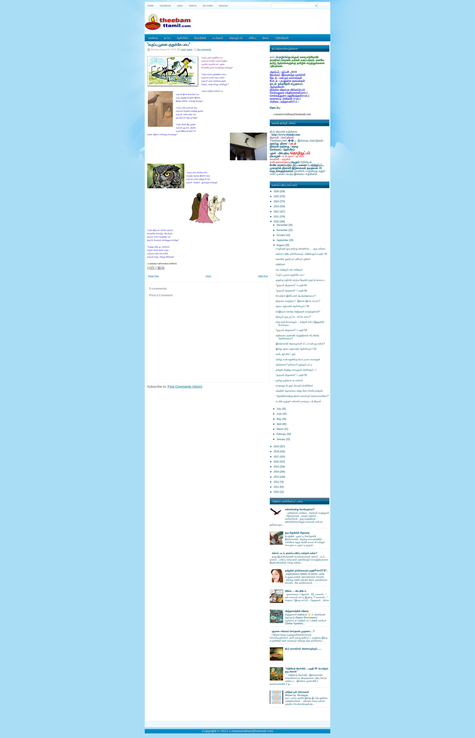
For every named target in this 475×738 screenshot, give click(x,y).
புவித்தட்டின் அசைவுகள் (297, 692)
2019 (277, 446)
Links (180, 6)
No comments (204, 49)
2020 (277, 221)
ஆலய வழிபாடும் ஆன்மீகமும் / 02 (292, 306)
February (282, 434)
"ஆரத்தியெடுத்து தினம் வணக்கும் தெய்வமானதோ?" (302, 396)
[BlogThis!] (152, 268)
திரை (265, 37)
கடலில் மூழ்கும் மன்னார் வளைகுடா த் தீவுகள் (298, 401)
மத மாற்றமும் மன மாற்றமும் (289, 269)
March (280, 429)
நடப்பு (167, 37)
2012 (277, 481)
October (281, 235)
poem (189, 49)
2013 (277, 476)
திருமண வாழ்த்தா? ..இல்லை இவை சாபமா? (298, 301)
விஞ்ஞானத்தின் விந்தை (297, 611)
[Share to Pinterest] (163, 268)
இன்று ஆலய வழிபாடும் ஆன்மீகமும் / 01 (296, 348)
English (223, 6)
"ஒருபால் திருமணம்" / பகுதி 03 (291, 330)
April (279, 424)
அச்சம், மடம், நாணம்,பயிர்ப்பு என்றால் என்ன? (294, 553)
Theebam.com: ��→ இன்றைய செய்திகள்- (297, 140)
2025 (277, 196)
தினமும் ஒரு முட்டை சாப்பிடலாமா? (293, 316)
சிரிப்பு (252, 37)
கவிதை (153, 37)
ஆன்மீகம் (182, 37)
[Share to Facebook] (159, 268)
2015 (277, 466)
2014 (277, 471)
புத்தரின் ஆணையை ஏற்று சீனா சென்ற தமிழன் (299, 390)
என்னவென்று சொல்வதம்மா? (300, 509)
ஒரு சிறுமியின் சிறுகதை (297, 532)
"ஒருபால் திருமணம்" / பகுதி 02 (291, 375)
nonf (183, 49)
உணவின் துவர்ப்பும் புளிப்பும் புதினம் (293, 259)
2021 (277, 216)
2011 (277, 487)
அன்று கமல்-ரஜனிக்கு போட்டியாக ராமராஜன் (298, 359)
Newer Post (153, 276)
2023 (277, 206)
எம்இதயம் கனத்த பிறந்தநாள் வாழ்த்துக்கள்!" (298, 311)
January (281, 439)
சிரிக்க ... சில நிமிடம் (295, 591)
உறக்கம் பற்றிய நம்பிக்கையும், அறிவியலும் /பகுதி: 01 (301, 253)
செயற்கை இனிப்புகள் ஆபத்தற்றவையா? (296, 295)
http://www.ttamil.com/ (285, 134)
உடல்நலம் (217, 37)
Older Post (263, 276)
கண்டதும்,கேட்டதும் (286, 354)
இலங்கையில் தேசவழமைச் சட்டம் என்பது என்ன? (300, 343)
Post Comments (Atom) (185, 386)
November (282, 230)
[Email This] (149, 268)
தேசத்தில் (200, 37)
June (280, 413)
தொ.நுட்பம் (236, 37)
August (281, 245)
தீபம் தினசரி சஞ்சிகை (283, 131)
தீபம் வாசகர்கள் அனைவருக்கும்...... (303, 648)
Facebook (165, 6)
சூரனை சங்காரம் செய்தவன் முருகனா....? (293, 631)
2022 (277, 211)
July (279, 408)
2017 (277, 456)
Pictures (208, 6)
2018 (277, 451)
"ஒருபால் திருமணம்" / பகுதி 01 (291, 285)
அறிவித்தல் (282, 37)
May (279, 419)
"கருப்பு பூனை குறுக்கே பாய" (168, 44)
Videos (192, 6)
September (283, 240)
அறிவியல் (280, 264)
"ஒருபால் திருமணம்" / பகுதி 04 (291, 290)
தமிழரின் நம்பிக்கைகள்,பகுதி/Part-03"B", (306, 570)
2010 (277, 492)
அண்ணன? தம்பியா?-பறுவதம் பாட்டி (294, 364)
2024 (277, 201)
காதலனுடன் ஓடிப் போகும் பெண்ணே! (294, 385)
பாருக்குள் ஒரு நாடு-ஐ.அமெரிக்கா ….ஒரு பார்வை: (301, 248)
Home (151, 6)
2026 (277, 191)
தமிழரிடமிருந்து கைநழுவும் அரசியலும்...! (296, 369)
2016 (277, 461)
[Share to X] (156, 268)
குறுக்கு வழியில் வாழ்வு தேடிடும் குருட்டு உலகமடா (300, 280)
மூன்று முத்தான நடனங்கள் (289, 380)
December (282, 225)
